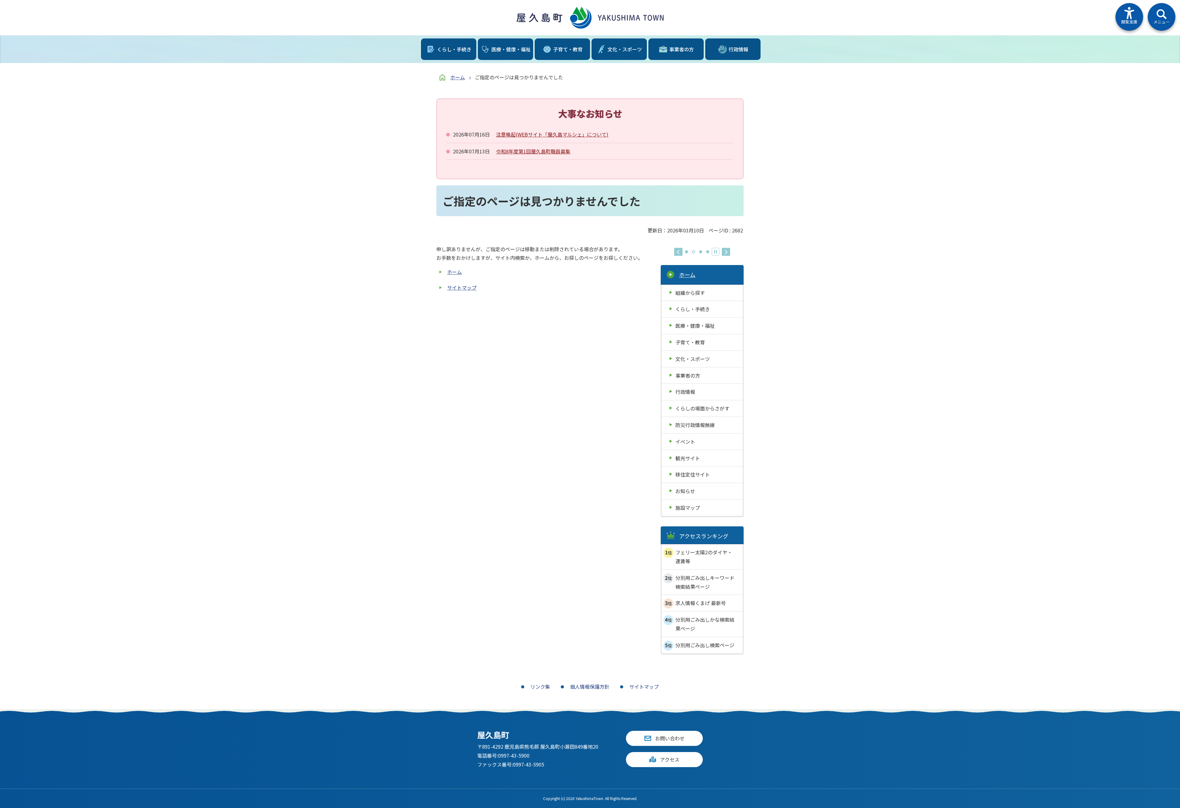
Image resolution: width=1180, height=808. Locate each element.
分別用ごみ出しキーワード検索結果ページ (704, 582)
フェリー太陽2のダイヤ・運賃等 (703, 557)
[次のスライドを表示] (726, 252)
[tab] (686, 251)
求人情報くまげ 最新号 (700, 603)
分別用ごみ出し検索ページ (704, 645)
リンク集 (540, 686)
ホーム (457, 77)
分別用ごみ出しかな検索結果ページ (704, 624)
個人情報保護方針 (589, 686)
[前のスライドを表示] (678, 252)
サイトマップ (462, 287)
